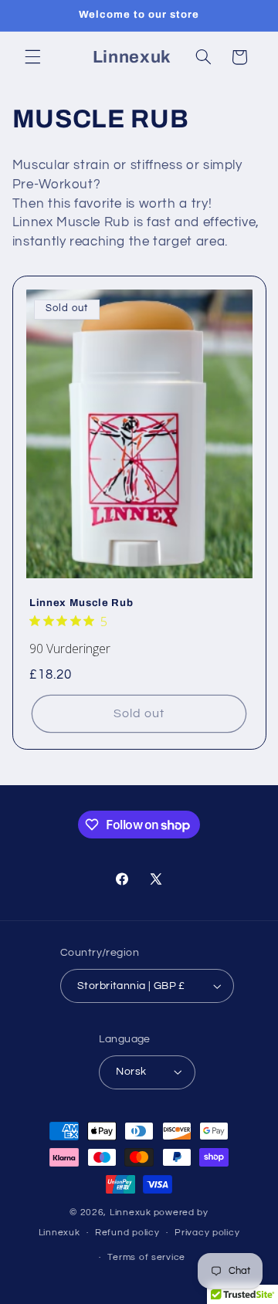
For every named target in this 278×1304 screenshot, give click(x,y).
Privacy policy (207, 1232)
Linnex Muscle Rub (81, 603)
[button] (32, 57)
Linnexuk (130, 1212)
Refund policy (127, 1232)
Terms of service (146, 1257)
